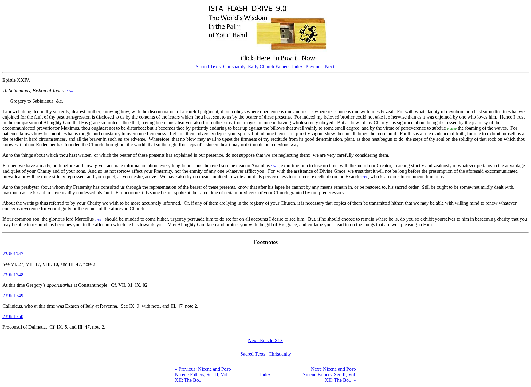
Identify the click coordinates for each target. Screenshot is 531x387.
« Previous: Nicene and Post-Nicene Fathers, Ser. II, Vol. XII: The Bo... (203, 374)
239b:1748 (12, 274)
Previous (313, 66)
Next (329, 66)
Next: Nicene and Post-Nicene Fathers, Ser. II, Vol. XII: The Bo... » (329, 374)
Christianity (234, 66)
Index (297, 66)
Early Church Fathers (268, 66)
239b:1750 (12, 316)
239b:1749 (12, 295)
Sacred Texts (208, 66)
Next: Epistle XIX (265, 340)
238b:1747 (12, 253)
